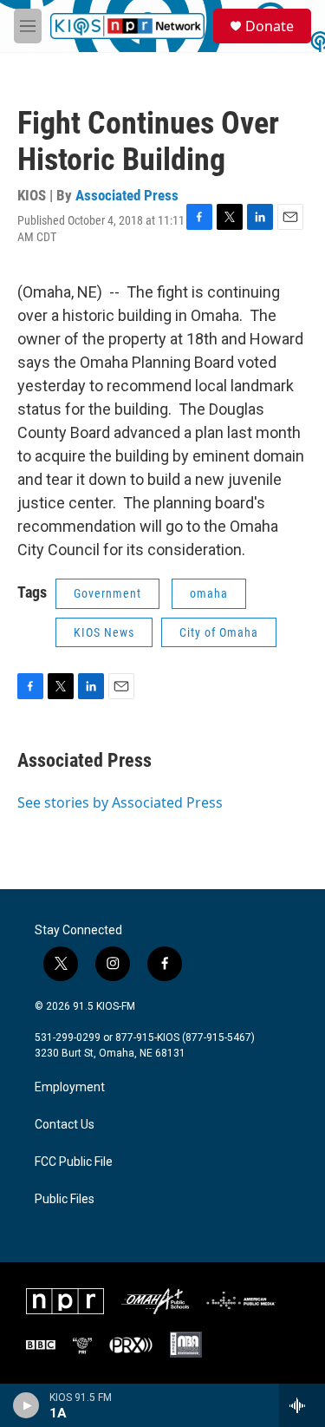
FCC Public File (74, 1161)
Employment (70, 1087)
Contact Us (64, 1124)
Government (107, 593)
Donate (269, 26)
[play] (26, 1405)
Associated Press (127, 195)
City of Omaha (218, 632)
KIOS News (104, 632)
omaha (209, 593)
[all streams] (302, 1405)
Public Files (64, 1199)
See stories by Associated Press (120, 802)
